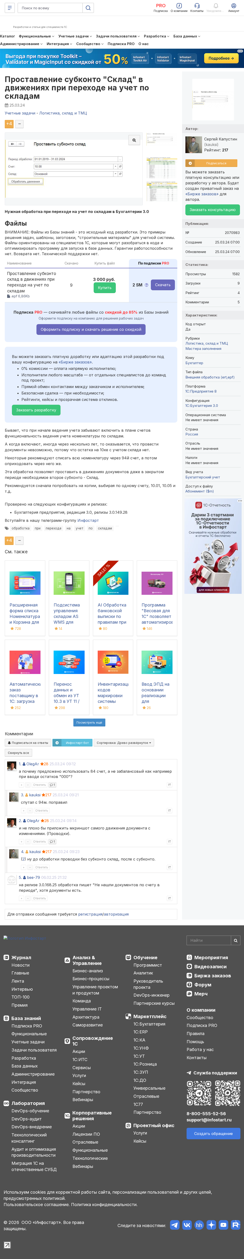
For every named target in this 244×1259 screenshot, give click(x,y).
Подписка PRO (26, 1025)
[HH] (199, 1225)
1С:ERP (140, 1031)
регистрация (90, 914)
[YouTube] (223, 1225)
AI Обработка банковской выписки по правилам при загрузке (112, 616)
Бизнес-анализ (87, 970)
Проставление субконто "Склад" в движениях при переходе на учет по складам (77, 88)
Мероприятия (211, 957)
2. (20, 820)
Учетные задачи (28, 1041)
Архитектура (85, 1017)
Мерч (201, 994)
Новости (20, 965)
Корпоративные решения (92, 1115)
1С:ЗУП (140, 1072)
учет (79, 528)
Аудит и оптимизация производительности (33, 1152)
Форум (202, 985)
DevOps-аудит (26, 1118)
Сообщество (24, 1090)
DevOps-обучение (30, 1110)
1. (20, 764)
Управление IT (87, 1008)
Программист (147, 965)
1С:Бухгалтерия (149, 1023)
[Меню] (10, 8)
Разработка (23, 1058)
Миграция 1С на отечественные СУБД (34, 1166)
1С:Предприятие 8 (201, 391)
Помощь (195, 1041)
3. (22, 795)
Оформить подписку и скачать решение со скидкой (91, 329)
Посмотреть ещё (89, 722)
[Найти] (235, 940)
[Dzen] (211, 1225)
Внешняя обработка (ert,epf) (210, 377)
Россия (191, 434)
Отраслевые (85, 1142)
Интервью (22, 989)
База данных (24, 1065)
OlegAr (32, 764)
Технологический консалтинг (29, 1138)
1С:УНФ (141, 1048)
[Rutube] (235, 1225)
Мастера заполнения (203, 348)
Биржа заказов (212, 976)
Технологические (90, 1158)
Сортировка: (123, 743)
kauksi (35, 795)
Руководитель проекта (148, 984)
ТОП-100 (20, 997)
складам (105, 528)
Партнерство (86, 1091)
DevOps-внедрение (31, 1126)
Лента (17, 981)
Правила (195, 1033)
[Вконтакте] (187, 1225)
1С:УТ (139, 1056)
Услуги (79, 1075)
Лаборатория (28, 1103)
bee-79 (33, 877)
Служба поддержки (215, 1072)
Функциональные (29, 1033)
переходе (53, 528)
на (69, 528)
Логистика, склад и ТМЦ (206, 343)
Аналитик (143, 972)
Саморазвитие (87, 1024)
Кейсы (78, 1083)
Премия (19, 1005)
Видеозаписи (210, 966)
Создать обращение (213, 1133)
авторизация (116, 914)
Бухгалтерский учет (202, 477)
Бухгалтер (194, 363)
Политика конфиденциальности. (104, 1204)
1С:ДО (139, 1080)
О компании (201, 1010)
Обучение (145, 957)
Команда (81, 1000)
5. (20, 877)
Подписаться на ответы (29, 743)
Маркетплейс (150, 1016)
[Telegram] (175, 1225)
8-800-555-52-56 (206, 1113)
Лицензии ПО (86, 1134)
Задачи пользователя (34, 1049)
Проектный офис (153, 1125)
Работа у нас (200, 1049)
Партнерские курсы (154, 1003)
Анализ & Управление (87, 960)
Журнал (21, 957)
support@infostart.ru (209, 1119)
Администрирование (33, 1074)
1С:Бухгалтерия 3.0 (201, 405)
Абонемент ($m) (199, 491)
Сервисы (81, 1067)
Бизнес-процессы (90, 978)
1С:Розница (145, 1064)
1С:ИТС (79, 1059)
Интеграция (23, 1082)
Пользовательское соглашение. (37, 1204)
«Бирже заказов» (75, 362)
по (91, 528)
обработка (21, 528)
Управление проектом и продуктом (95, 989)
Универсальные (149, 1088)
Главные (20, 972)
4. (22, 851)
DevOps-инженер (151, 995)
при (38, 528)
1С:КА (139, 1039)
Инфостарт (88, 520)
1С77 (138, 1104)
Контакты (197, 1057)
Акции (78, 1051)
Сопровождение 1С (92, 1041)
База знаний (26, 1018)
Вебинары (82, 1099)
